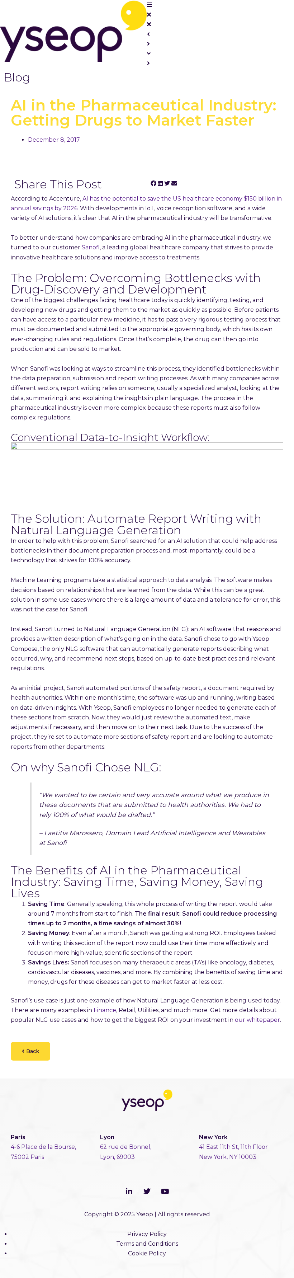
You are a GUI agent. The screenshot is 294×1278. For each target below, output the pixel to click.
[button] (153, 183)
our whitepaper (257, 1019)
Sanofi (91, 247)
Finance (105, 1010)
